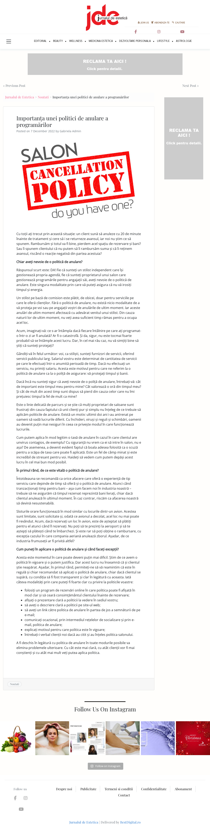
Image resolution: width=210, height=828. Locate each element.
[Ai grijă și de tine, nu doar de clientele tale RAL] (52, 738)
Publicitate (88, 789)
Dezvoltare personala (135, 41)
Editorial (40, 41)
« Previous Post (14, 85)
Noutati (43, 97)
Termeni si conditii (119, 789)
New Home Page (26, 41)
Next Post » (190, 85)
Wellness (75, 41)
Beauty (58, 41)
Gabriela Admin (70, 131)
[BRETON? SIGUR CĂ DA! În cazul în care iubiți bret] (87, 738)
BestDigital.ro (130, 822)
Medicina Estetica (101, 41)
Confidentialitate (154, 789)
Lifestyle (163, 41)
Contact (124, 795)
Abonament (183, 789)
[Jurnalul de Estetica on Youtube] (182, 32)
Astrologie (184, 41)
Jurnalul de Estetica (19, 97)
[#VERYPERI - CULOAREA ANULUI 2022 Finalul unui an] (158, 738)
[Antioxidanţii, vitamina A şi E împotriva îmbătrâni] (17, 738)
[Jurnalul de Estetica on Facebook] (136, 32)
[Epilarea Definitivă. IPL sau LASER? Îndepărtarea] (123, 738)
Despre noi (64, 789)
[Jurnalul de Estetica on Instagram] (159, 32)
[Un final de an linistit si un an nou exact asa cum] (193, 738)
